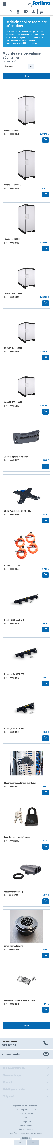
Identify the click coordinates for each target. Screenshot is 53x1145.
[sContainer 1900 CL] (26, 164)
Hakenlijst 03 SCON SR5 (14, 728)
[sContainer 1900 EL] (26, 219)
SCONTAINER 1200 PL (13, 293)
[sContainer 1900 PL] (26, 110)
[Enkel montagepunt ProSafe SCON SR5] (26, 980)
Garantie (26, 1117)
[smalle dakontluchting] (26, 871)
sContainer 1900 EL (12, 239)
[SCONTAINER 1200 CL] (26, 328)
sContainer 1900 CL (12, 185)
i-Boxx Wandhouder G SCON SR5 (17, 511)
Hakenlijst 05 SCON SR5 (14, 620)
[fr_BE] (20, 1142)
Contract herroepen (27, 1129)
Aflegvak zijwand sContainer (16, 457)
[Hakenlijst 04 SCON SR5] (26, 654)
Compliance (26, 1121)
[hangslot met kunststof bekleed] (26, 817)
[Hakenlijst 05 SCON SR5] (26, 599)
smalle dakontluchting (13, 892)
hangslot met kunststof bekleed (17, 837)
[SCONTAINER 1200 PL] (26, 273)
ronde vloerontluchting (13, 946)
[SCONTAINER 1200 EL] (26, 382)
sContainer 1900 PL (12, 130)
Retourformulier (26, 1125)
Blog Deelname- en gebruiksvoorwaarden (26, 1133)
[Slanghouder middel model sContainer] (26, 763)
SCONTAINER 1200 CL (13, 348)
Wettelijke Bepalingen (26, 1109)
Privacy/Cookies (26, 1113)
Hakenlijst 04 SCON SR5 (14, 674)
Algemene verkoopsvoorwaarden (26, 1105)
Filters (26, 76)
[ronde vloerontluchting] (26, 926)
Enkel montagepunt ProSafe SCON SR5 (20, 1000)
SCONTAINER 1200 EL (13, 402)
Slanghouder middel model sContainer (20, 783)
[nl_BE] (33, 1142)
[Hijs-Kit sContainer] (26, 545)
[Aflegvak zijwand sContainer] (26, 436)
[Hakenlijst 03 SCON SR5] (26, 708)
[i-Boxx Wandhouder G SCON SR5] (26, 491)
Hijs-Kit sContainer (12, 565)
